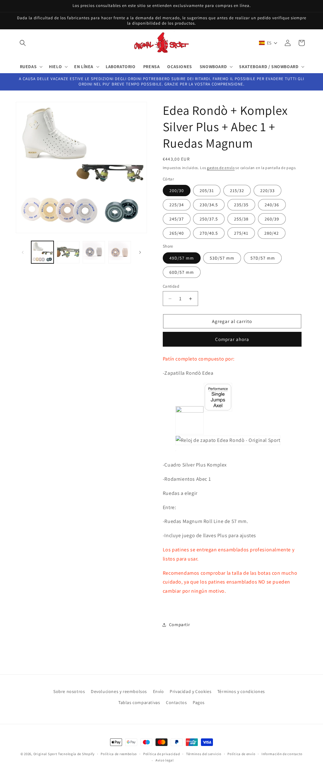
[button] (23, 43)
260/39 (272, 219)
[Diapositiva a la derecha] (140, 252)
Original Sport (45, 754)
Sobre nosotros (69, 691)
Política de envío (241, 754)
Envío (158, 691)
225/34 (176, 205)
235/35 (241, 205)
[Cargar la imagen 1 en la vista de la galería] (42, 252)
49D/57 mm (181, 258)
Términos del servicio (203, 754)
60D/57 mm (181, 272)
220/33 (267, 190)
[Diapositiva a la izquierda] (23, 252)
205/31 (207, 190)
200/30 (176, 190)
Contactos (176, 702)
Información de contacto (281, 754)
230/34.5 (209, 205)
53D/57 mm (222, 258)
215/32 (237, 190)
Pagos (199, 702)
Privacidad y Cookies (190, 691)
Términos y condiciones (241, 691)
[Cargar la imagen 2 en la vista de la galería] (68, 252)
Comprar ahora (232, 339)
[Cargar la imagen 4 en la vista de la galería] (119, 252)
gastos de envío (221, 167)
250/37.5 (209, 219)
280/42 (271, 233)
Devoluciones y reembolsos (119, 691)
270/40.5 (209, 233)
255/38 (241, 219)
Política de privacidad (161, 754)
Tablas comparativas (139, 702)
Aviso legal (165, 760)
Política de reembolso (119, 754)
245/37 (176, 219)
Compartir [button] (179, 624)
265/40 (176, 233)
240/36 (272, 205)
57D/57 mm (262, 258)
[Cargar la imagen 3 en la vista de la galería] (94, 252)
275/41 (241, 233)
